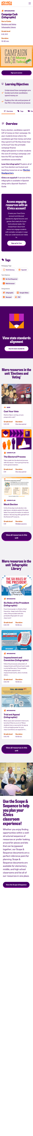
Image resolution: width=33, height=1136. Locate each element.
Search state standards (16, 349)
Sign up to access (16, 73)
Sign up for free (16, 243)
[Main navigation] (30, 3)
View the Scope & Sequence (16, 884)
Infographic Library (8, 27)
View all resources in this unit (16, 536)
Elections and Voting (8, 24)
